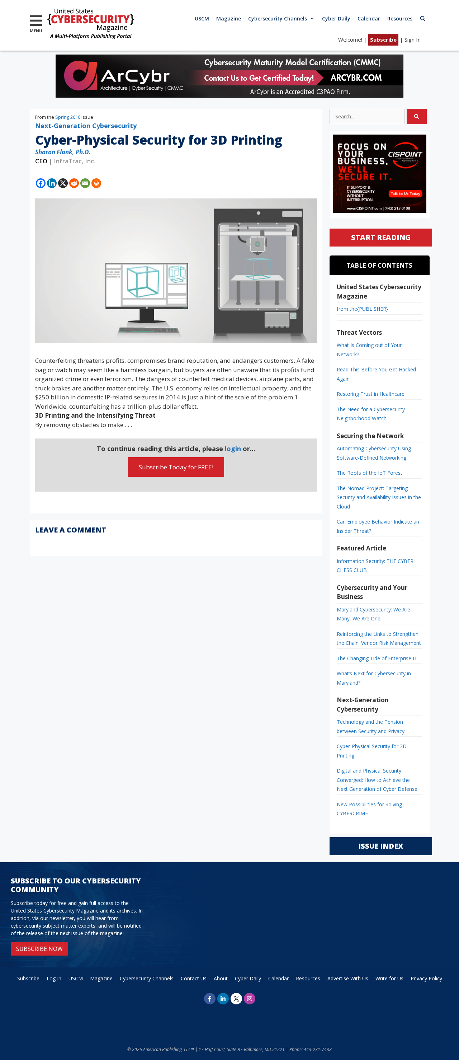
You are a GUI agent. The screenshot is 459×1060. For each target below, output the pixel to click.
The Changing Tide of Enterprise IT (377, 658)
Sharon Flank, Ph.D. (63, 152)
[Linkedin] (52, 183)
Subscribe (383, 39)
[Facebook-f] (210, 998)
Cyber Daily (336, 18)
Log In (54, 978)
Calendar (369, 18)
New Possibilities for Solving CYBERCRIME (369, 809)
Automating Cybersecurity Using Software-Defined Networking (374, 453)
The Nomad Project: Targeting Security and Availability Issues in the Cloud (379, 497)
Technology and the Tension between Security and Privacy (370, 726)
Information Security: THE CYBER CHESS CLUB (375, 566)
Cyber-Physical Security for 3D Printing (372, 751)
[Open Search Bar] (423, 18)
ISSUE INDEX (380, 846)
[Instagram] (249, 998)
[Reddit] (74, 183)
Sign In (412, 39)
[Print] (96, 183)
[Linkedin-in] (223, 998)
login (233, 448)
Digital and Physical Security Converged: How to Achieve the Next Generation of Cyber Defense (377, 779)
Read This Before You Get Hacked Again (376, 374)
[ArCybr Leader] (229, 95)
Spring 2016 (67, 117)
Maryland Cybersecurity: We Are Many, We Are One (373, 614)
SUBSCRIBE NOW (39, 949)
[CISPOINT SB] (379, 210)
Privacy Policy (426, 978)
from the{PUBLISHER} (362, 308)
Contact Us (194, 978)
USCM (202, 18)
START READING (381, 237)
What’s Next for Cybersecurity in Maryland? (374, 678)
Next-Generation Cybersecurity (86, 125)
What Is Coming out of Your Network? (369, 350)
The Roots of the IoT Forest (369, 472)
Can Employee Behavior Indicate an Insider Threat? (378, 526)
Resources (399, 18)
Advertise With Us (347, 978)
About (221, 978)
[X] (63, 183)
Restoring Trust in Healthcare (370, 393)
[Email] (85, 183)
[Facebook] (41, 183)
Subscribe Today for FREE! (176, 467)
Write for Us (389, 978)
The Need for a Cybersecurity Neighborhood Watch (371, 414)
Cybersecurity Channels (277, 18)
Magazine (228, 18)
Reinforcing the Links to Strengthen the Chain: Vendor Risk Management (379, 638)
